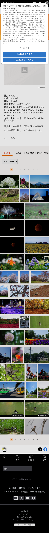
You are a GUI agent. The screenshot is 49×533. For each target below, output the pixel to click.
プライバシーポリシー (30, 41)
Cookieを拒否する (24, 54)
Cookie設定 (24, 48)
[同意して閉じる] (47, 2)
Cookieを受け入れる (24, 60)
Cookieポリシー (24, 39)
